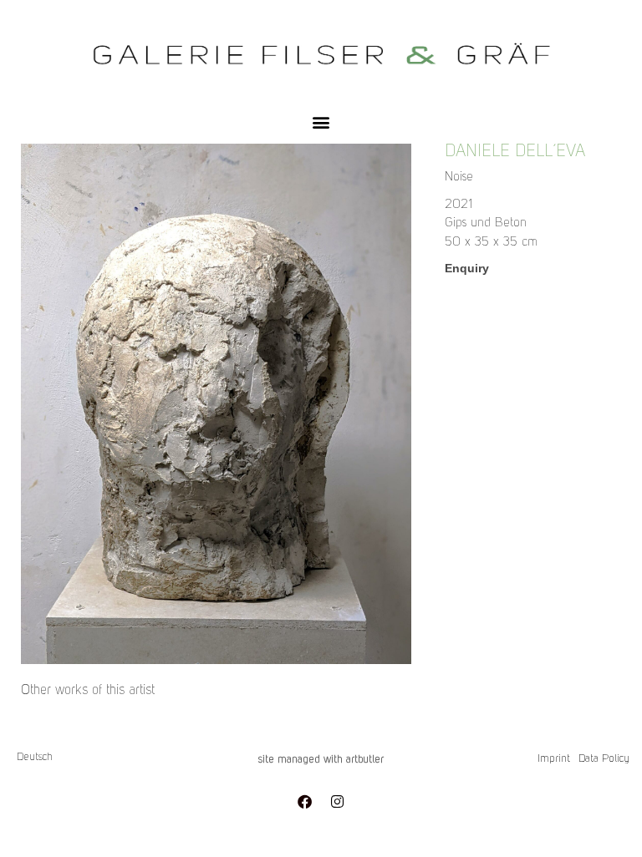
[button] (321, 121)
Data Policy (603, 758)
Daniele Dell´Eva (515, 152)
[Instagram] (338, 801)
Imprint (554, 758)
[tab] (88, 691)
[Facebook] (305, 801)
